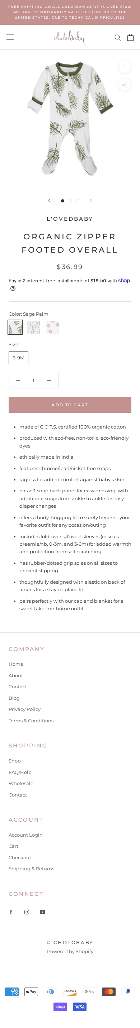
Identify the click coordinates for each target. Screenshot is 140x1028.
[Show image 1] (62, 200)
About (16, 675)
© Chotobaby (70, 942)
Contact (18, 686)
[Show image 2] (70, 200)
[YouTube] (42, 911)
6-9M (18, 357)
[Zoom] (124, 67)
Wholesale (21, 783)
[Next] (91, 200)
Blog (14, 698)
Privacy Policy (25, 709)
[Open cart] (130, 37)
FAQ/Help (20, 772)
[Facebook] (11, 911)
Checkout (20, 857)
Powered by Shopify (70, 951)
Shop (15, 761)
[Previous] (49, 200)
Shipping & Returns (31, 868)
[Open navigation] (10, 37)
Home (16, 664)
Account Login (26, 835)
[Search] (118, 37)
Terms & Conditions (31, 720)
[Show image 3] (77, 200)
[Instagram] (26, 911)
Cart (13, 846)
